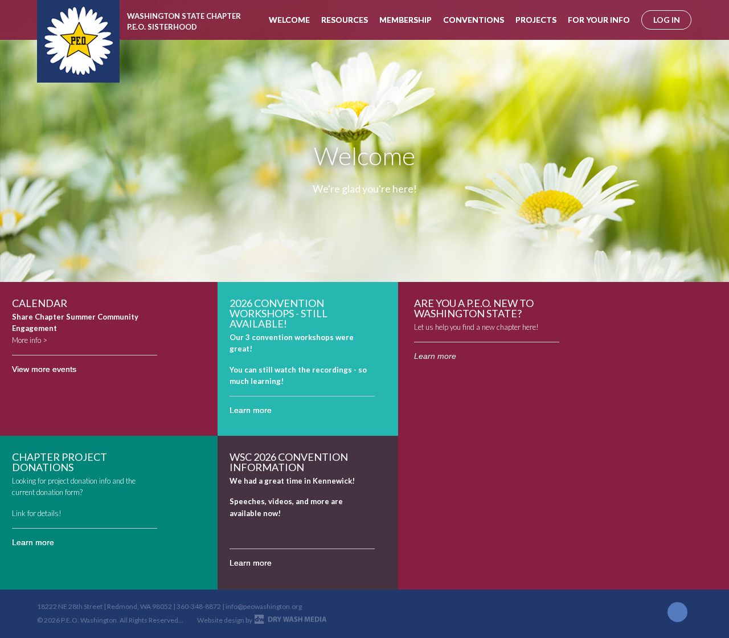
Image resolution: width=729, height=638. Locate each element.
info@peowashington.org (264, 606)
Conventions (473, 19)
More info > (29, 340)
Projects (535, 19)
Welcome (289, 19)
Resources (344, 19)
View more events (44, 369)
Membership (405, 19)
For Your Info (599, 19)
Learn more (251, 410)
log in (666, 19)
